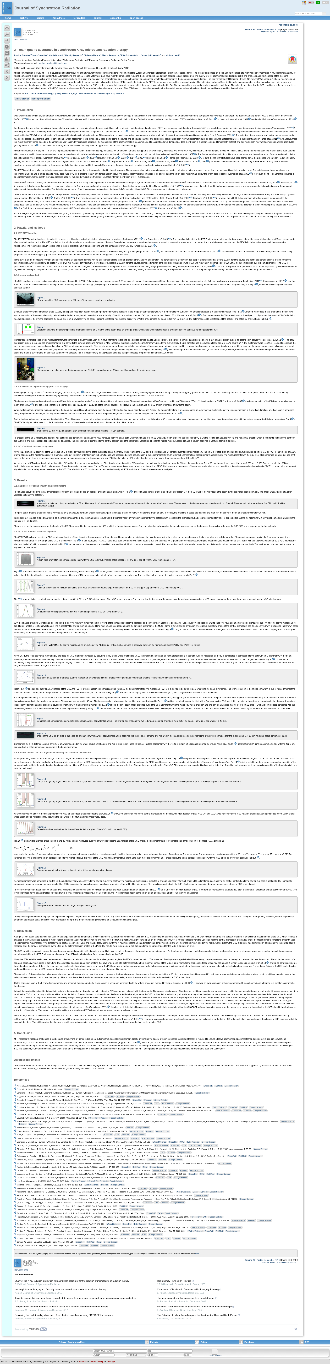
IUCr (311, 2)
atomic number (174, 205)
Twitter (204, 1342)
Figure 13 (41, 779)
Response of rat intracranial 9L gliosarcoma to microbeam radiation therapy (194, 1306)
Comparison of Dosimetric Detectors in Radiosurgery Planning (188, 1289)
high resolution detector (84, 93)
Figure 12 (41, 733)
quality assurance (63, 93)
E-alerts (154, 1342)
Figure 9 (41, 642)
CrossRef (208, 1086)
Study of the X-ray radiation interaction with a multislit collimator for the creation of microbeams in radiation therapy (72, 1281)
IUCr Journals (167, 1104)
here (197, 1254)
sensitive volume (111, 281)
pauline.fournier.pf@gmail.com (52, 63)
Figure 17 (41, 903)
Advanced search (216, 1355)
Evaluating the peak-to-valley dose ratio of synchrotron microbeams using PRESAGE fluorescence (64, 1315)
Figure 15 (41, 827)
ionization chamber (50, 1019)
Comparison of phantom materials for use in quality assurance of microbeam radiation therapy (61, 1306)
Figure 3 (41, 368)
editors (41, 18)
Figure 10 (41, 675)
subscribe (116, 18)
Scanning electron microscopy (79, 285)
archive (24, 18)
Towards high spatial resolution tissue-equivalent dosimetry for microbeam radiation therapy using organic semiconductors (75, 1298)
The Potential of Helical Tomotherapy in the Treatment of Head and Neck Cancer (197, 1315)
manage (111, 1361)
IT (318, 2)
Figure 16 (41, 868)
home (8, 18)
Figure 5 (41, 501)
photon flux (255, 881)
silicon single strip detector (110, 93)
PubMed (218, 1086)
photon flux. (101, 881)
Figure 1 (41, 298)
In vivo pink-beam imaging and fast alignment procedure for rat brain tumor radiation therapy (60, 1289)
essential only (96, 1361)
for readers (80, 18)
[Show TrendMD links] (295, 1328)
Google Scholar (231, 1086)
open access (136, 18)
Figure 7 (41, 585)
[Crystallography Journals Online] (304, 3)
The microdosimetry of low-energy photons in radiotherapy (186, 1298)
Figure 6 (41, 557)
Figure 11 (41, 718)
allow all (82, 1361)
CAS (157, 1104)
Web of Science (219, 1107)
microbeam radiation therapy (39, 93)
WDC (325, 2)
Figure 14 (41, 799)
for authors (59, 18)
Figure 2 (41, 327)
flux (141, 881)
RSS (307, 1342)
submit (98, 18)
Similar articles (22, 99)
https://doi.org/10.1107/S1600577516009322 (279, 32)
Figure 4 (41, 428)
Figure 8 (41, 609)
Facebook (249, 1342)
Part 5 (260, 29)
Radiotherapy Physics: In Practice (174, 1281)
